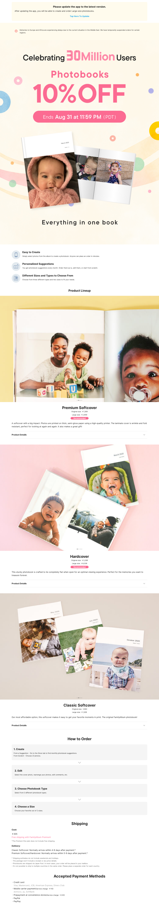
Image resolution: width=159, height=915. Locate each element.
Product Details (19, 434)
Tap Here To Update (79, 16)
